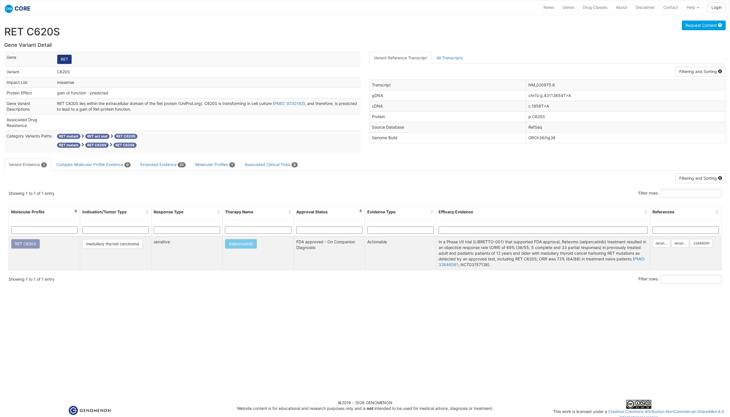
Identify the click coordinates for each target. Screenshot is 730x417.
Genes (568, 7)
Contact (670, 7)
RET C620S (25, 243)
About (621, 7)
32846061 (701, 243)
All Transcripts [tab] (450, 57)
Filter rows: (648, 193)
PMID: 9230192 (288, 103)
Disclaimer (645, 7)
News (549, 7)
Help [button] (691, 7)
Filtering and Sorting (698, 71)
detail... (661, 243)
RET (64, 59)
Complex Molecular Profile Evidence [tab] (92, 164)
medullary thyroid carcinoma (112, 243)
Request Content (702, 25)
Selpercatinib (241, 243)
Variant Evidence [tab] (27, 164)
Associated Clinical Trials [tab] (270, 164)
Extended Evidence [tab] (162, 164)
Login (716, 7)
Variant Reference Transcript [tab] (400, 57)
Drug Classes (595, 7)
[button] (76, 212)
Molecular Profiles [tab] (214, 164)
